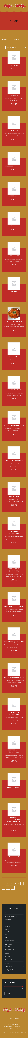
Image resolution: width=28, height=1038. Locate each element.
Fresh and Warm (9, 941)
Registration (14, 1028)
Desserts (7, 926)
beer (6, 934)
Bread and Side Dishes (11, 916)
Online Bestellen (12, 1024)
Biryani (6, 913)
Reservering (8, 1026)
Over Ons (7, 1022)
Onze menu (17, 1022)
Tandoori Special (9, 966)
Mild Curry (7, 953)
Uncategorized (9, 970)
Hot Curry (7, 946)
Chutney (7, 923)
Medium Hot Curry (10, 950)
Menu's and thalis (9, 960)
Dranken (7, 929)
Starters (7, 963)
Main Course (8, 944)
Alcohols (7, 932)
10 (3, 888)
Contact (18, 1026)
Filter (8, 993)
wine (6, 937)
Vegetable (7, 956)
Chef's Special (8, 919)
